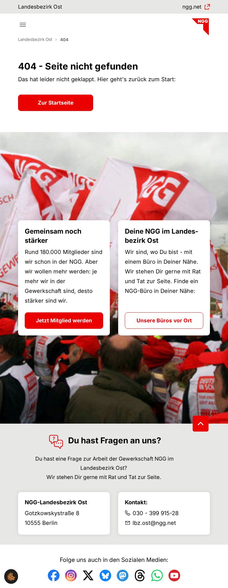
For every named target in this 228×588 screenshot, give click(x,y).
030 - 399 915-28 (156, 513)
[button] (11, 576)
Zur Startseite (55, 103)
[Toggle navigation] (23, 24)
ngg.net (191, 7)
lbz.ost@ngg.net (154, 523)
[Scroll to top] (201, 424)
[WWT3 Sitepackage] (199, 24)
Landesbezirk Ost (40, 7)
